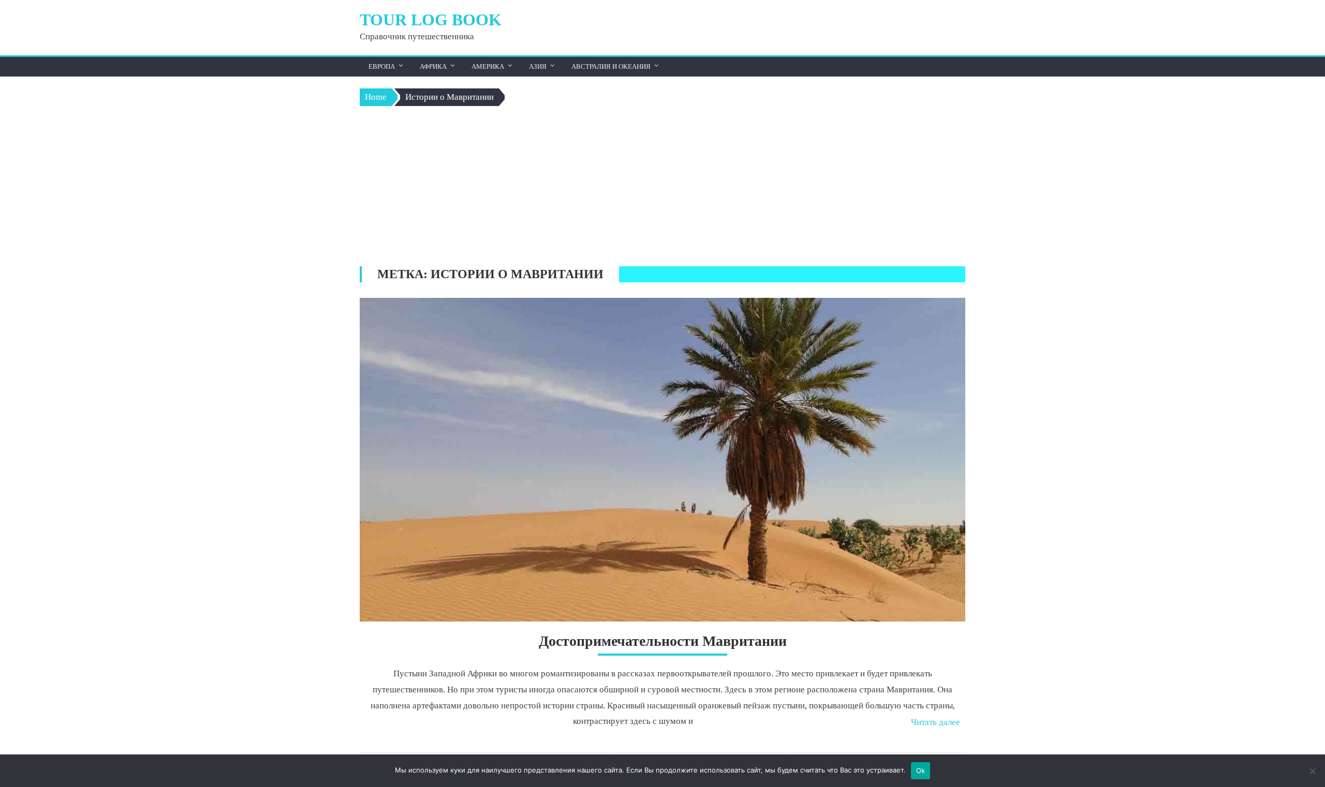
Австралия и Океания (611, 66)
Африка (433, 66)
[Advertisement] (662, 188)
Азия (538, 66)
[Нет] (1312, 771)
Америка (488, 66)
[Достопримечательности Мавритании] (662, 460)
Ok (920, 770)
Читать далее (935, 722)
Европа (382, 66)
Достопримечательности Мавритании (663, 641)
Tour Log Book (431, 19)
